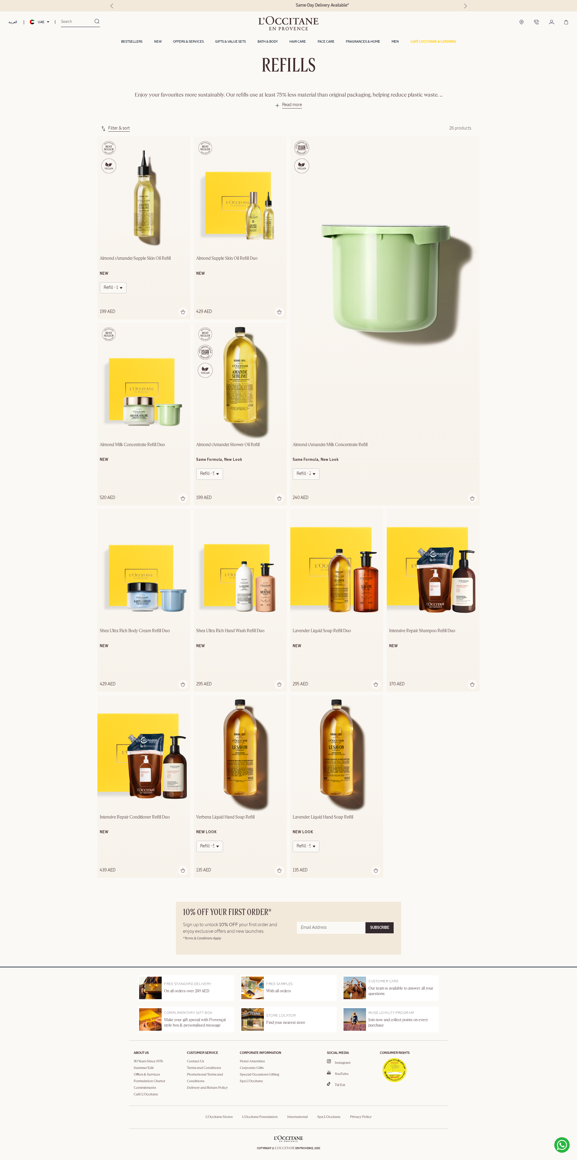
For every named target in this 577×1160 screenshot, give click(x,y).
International (297, 1117)
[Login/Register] (551, 22)
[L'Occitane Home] (288, 23)
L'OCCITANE (285, 1148)
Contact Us (195, 1061)
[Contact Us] (536, 22)
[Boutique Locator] (522, 22)
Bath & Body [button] (268, 41)
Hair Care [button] (297, 41)
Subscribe (379, 928)
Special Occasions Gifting (259, 1074)
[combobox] (77, 21)
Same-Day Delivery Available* (288, 5)
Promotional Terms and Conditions (205, 1078)
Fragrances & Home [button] (363, 41)
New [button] (158, 41)
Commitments (145, 1088)
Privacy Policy (361, 1117)
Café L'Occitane (146, 1094)
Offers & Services (147, 1074)
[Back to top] (526, 1132)
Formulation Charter (149, 1081)
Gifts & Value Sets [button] (230, 41)
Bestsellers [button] (131, 41)
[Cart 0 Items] (566, 22)
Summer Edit (144, 1068)
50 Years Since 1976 (148, 1061)
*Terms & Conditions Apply (202, 938)
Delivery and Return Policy (207, 1088)
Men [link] (395, 41)
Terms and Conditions (204, 1068)
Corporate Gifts (252, 1068)
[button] (433, 42)
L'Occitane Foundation (260, 1117)
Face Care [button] (326, 41)
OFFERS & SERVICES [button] (188, 41)
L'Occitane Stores (219, 1117)
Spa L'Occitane (251, 1081)
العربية (12, 22)
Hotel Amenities (252, 1061)
